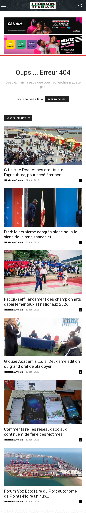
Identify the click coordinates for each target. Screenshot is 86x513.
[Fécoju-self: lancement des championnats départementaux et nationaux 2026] (43, 272)
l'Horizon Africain (13, 180)
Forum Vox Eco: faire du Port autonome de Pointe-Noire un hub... (40, 494)
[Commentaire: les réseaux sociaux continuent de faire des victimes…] (43, 402)
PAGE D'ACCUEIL (57, 99)
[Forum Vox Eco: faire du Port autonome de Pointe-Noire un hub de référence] (43, 467)
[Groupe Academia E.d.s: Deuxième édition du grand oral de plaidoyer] (43, 337)
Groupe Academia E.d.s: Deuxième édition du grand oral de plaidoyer (42, 364)
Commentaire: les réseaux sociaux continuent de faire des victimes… (35, 432)
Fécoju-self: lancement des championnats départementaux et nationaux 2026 (42, 302)
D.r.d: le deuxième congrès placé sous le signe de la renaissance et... (40, 234)
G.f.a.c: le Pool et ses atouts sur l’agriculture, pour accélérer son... (34, 172)
